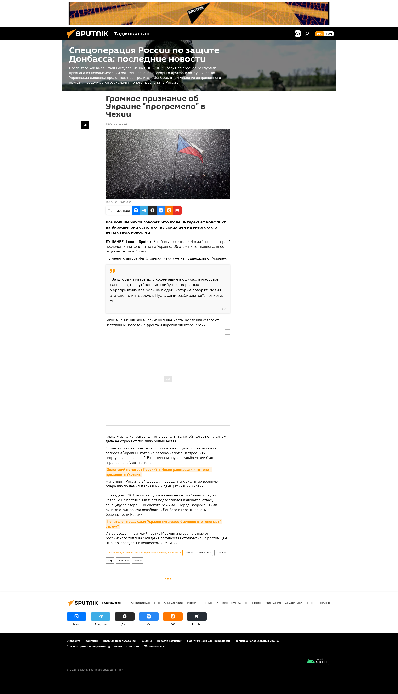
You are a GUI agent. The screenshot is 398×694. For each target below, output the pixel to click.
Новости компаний (169, 641)
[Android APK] (317, 661)
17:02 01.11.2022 (116, 123)
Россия (137, 560)
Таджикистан (139, 603)
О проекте (73, 641)
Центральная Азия (168, 603)
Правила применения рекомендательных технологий (103, 646)
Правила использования (119, 641)
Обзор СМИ (204, 552)
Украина (221, 552)
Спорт (311, 603)
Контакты (91, 641)
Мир (110, 560)
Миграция (273, 603)
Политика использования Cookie (257, 641)
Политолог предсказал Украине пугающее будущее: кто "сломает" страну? (164, 524)
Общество (253, 603)
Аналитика (294, 603)
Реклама (146, 641)
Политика (123, 560)
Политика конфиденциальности (208, 641)
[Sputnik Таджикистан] (89, 39)
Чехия (189, 552)
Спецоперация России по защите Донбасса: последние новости (144, 552)
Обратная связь (154, 646)
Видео (325, 603)
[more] (224, 309)
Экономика (231, 603)
